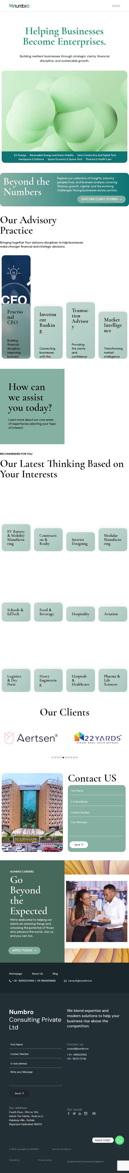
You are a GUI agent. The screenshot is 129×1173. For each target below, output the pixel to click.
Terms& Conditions (61, 1149)
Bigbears (99, 1161)
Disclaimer (14, 1160)
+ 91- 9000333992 (77, 1055)
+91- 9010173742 (76, 1059)
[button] (52, 757)
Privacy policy (45, 1160)
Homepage (15, 973)
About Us (37, 973)
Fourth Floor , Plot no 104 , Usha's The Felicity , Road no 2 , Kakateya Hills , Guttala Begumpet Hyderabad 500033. (26, 1118)
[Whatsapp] (119, 1140)
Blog (55, 973)
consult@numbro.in (78, 1049)
